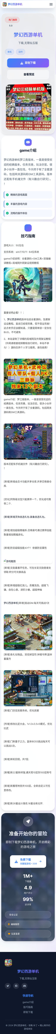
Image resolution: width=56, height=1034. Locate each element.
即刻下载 (28, 1012)
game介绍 (28, 1002)
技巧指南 (28, 1007)
